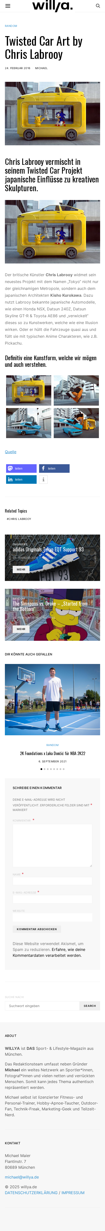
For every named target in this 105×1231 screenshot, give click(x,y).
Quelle (10, 451)
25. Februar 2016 (25, 617)
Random (11, 26)
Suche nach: (14, 997)
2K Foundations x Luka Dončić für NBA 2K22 (52, 753)
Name (18, 874)
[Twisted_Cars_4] (76, 423)
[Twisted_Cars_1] (28, 390)
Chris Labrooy (20, 519)
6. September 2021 (53, 761)
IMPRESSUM (73, 1192)
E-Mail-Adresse (26, 892)
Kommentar (22, 820)
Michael (41, 68)
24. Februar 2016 (17, 68)
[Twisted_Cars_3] (28, 423)
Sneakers (20, 544)
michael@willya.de (22, 1177)
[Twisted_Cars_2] (76, 390)
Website (19, 911)
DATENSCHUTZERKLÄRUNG (31, 1192)
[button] (21, 468)
